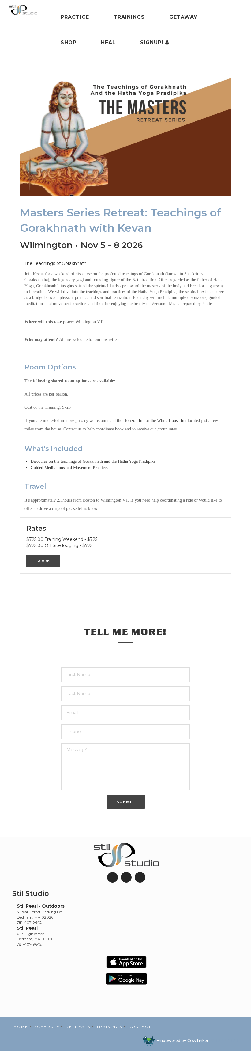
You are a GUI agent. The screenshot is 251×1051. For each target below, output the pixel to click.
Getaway (183, 17)
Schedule (47, 1026)
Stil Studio (30, 893)
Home (21, 1026)
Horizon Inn (133, 420)
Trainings (129, 17)
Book (43, 560)
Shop (69, 42)
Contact (139, 1026)
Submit (125, 801)
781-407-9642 (29, 922)
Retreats (78, 1026)
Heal (108, 42)
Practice (75, 17)
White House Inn (171, 420)
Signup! (152, 42)
